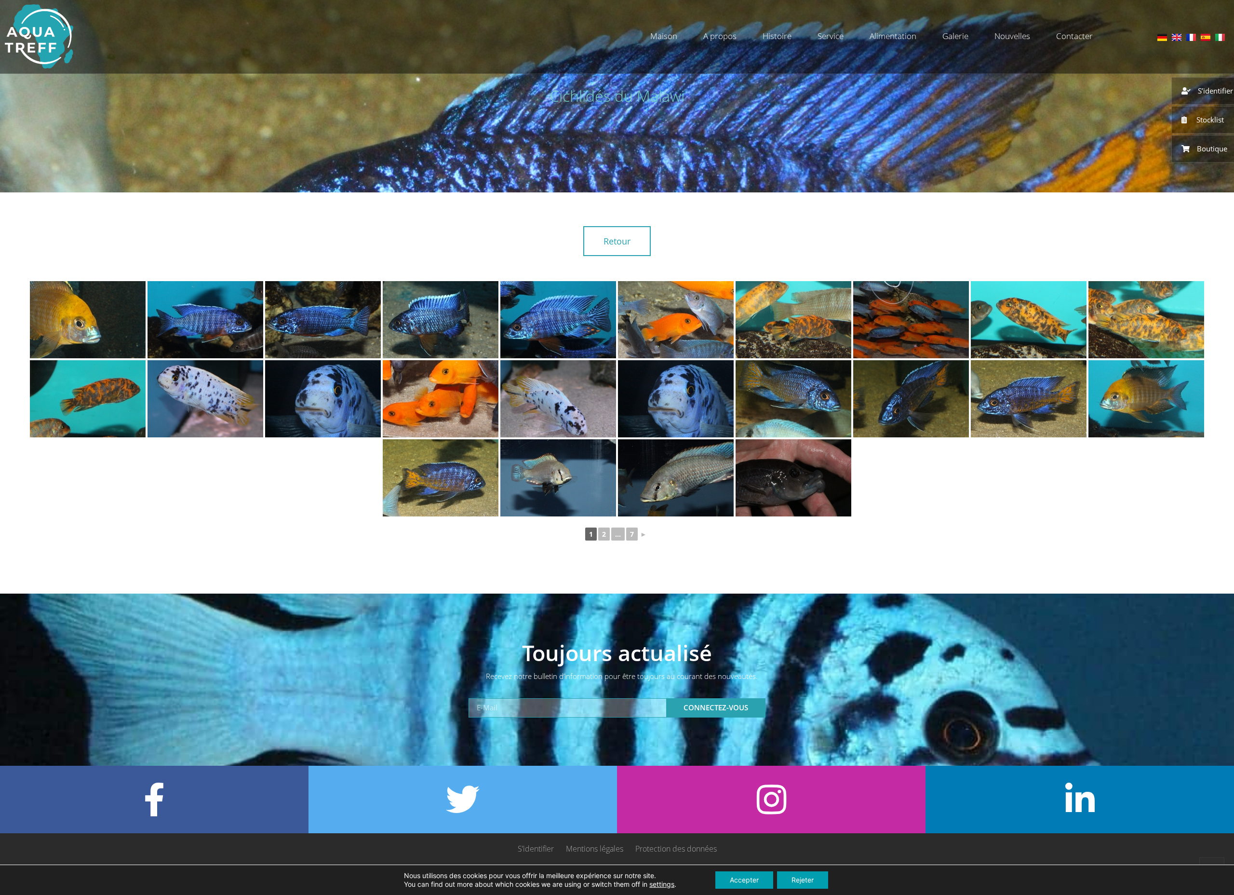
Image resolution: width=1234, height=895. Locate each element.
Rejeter (802, 880)
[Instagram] (771, 799)
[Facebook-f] (154, 799)
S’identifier (536, 848)
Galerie (955, 35)
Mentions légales (594, 848)
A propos (720, 35)
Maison (663, 35)
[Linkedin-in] (1079, 799)
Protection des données (676, 848)
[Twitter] (462, 799)
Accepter (744, 880)
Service (831, 35)
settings (661, 884)
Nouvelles (1012, 35)
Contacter (1074, 35)
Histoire (777, 35)
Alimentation (893, 35)
